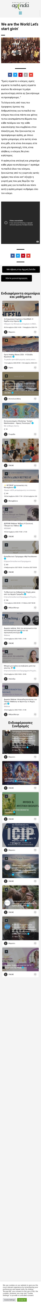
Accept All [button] (22, 1300)
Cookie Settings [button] (9, 1300)
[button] (10, 75)
